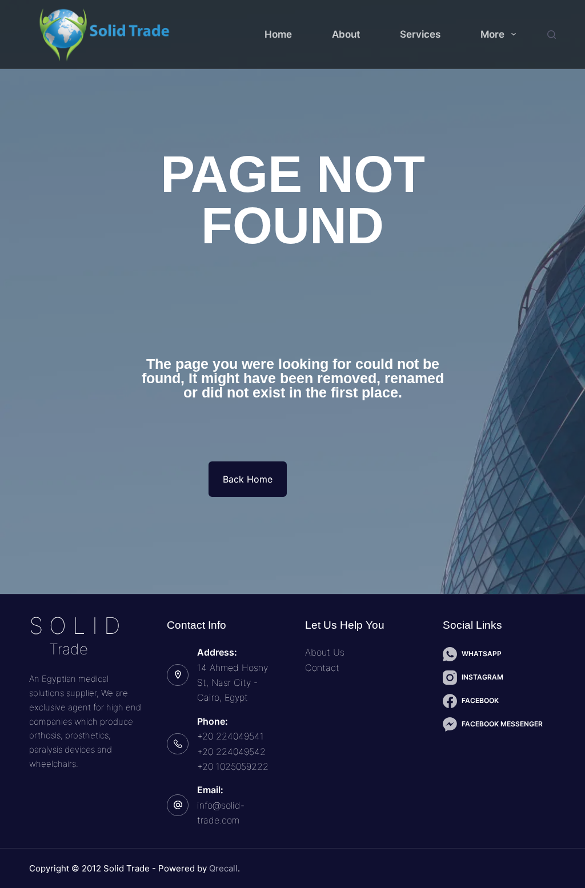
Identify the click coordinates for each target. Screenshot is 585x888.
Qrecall (223, 868)
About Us (324, 652)
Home (278, 34)
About (346, 34)
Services (420, 34)
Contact (322, 667)
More (492, 34)
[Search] (551, 34)
